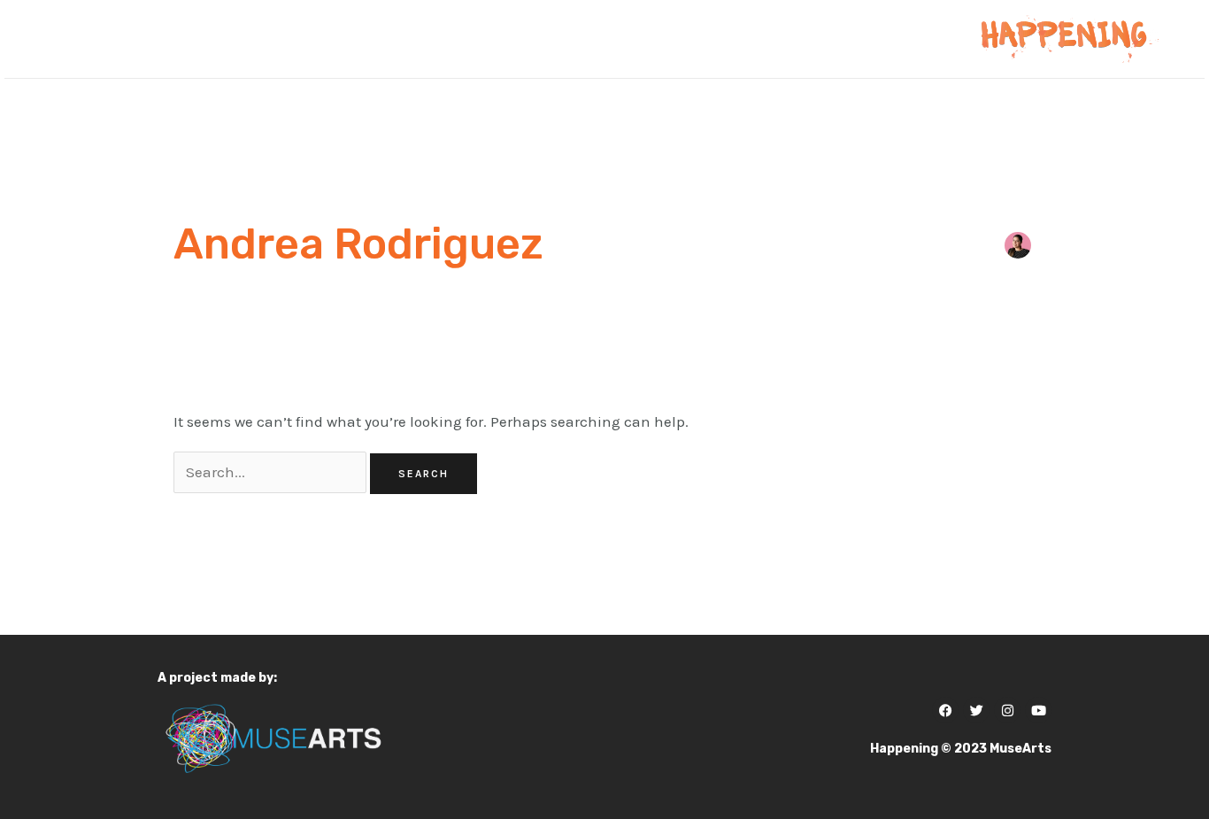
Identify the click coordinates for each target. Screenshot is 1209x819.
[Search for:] (271, 472)
